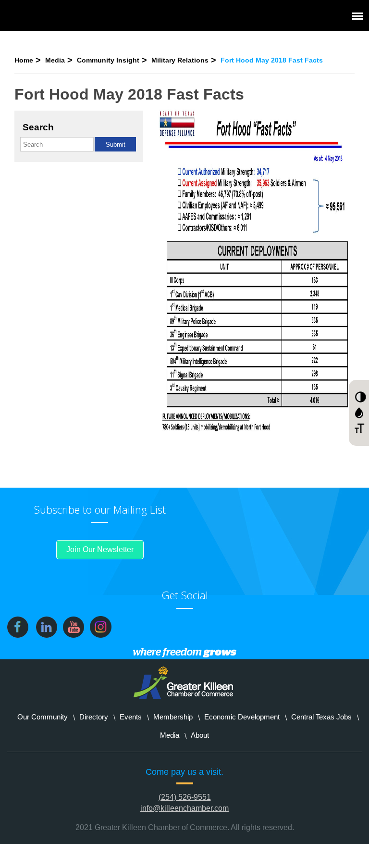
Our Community (42, 717)
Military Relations (180, 60)
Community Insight (108, 60)
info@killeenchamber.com (184, 808)
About (200, 735)
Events (131, 717)
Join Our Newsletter (100, 549)
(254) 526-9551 (185, 797)
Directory (93, 717)
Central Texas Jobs (321, 717)
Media (55, 60)
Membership (173, 717)
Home (23, 60)
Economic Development (242, 717)
